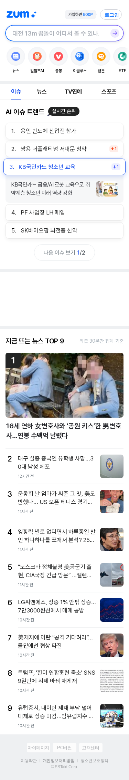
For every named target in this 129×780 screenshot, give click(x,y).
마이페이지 (38, 747)
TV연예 (73, 91)
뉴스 (41, 91)
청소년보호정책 (94, 760)
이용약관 (28, 760)
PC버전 (64, 747)
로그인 (112, 15)
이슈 (16, 91)
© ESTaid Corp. (64, 766)
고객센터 (90, 747)
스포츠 (108, 91)
